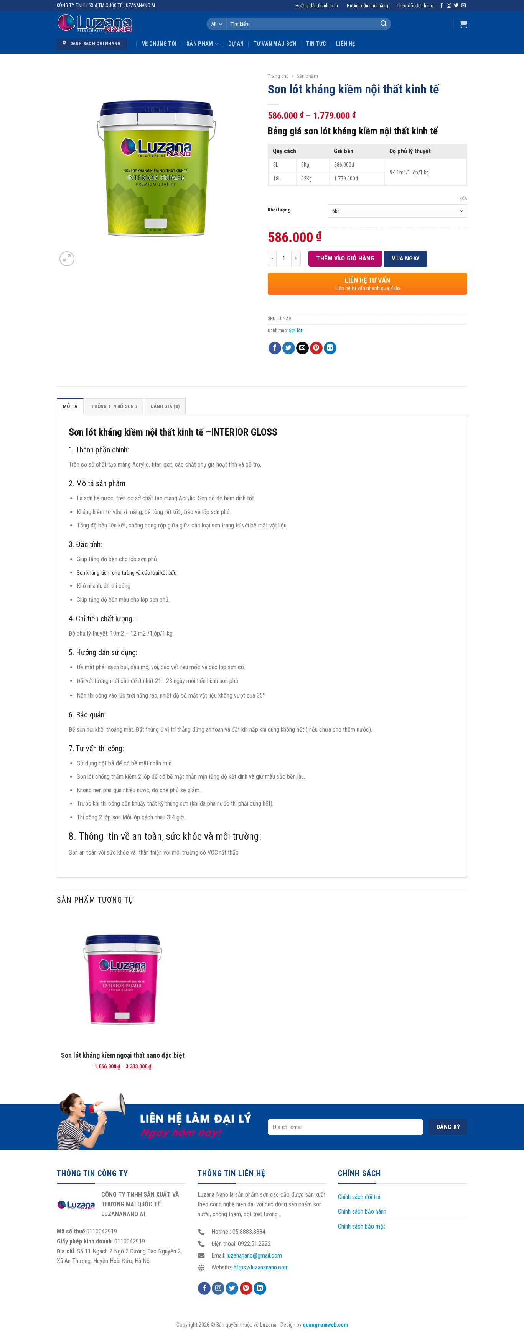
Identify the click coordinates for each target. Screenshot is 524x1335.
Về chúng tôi (159, 44)
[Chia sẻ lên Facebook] (275, 348)
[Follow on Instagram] (449, 5)
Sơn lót (295, 330)
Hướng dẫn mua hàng (367, 5)
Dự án (236, 44)
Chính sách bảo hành (362, 1211)
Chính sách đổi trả (359, 1197)
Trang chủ (278, 76)
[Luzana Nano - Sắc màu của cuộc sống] (95, 23)
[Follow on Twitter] (456, 5)
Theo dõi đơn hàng (415, 5)
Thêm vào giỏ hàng (345, 258)
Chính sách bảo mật (361, 1226)
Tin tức (316, 44)
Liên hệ (345, 44)
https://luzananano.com (261, 1267)
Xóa (463, 198)
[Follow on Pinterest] (246, 1288)
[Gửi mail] (302, 348)
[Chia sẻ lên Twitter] (288, 348)
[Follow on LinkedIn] (260, 1288)
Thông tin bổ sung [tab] (114, 406)
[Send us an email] (463, 5)
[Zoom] (66, 258)
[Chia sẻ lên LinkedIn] (330, 348)
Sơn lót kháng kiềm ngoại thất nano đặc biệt (123, 1055)
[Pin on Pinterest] (316, 348)
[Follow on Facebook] (441, 5)
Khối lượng (279, 210)
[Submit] (383, 24)
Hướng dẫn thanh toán (316, 5)
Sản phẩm (199, 44)
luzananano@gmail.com (254, 1255)
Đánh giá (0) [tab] (165, 406)
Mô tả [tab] (70, 406)
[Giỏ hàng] (463, 24)
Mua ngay (405, 258)
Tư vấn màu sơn (275, 44)
